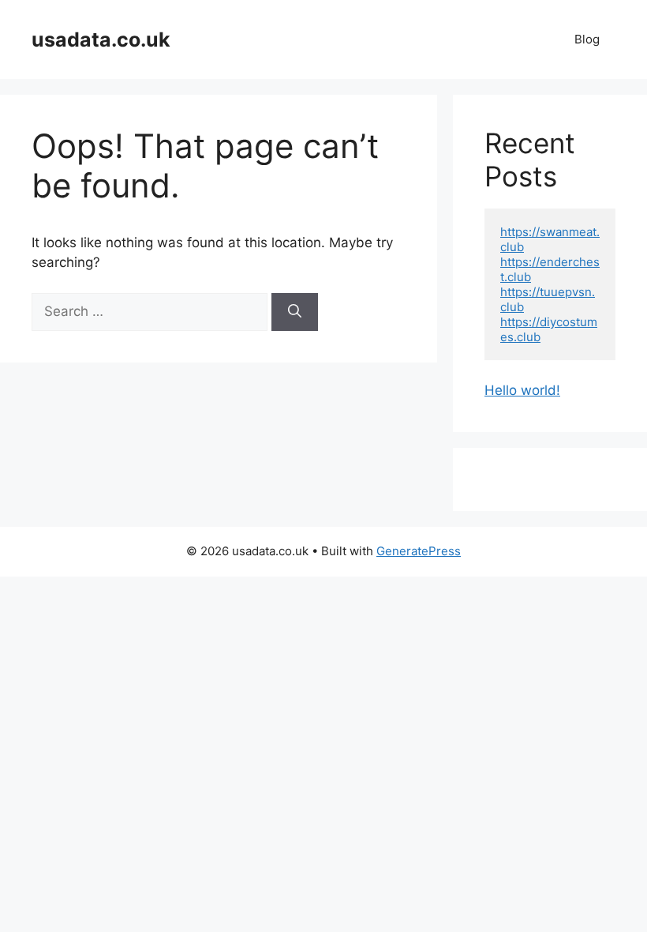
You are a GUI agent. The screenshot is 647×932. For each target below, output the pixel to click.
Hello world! (522, 390)
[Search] (294, 312)
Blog (587, 39)
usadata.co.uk (101, 39)
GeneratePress (418, 550)
